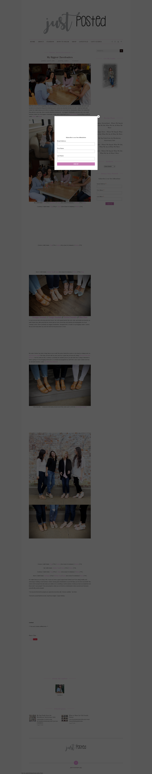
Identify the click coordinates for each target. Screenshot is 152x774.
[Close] (98, 116)
